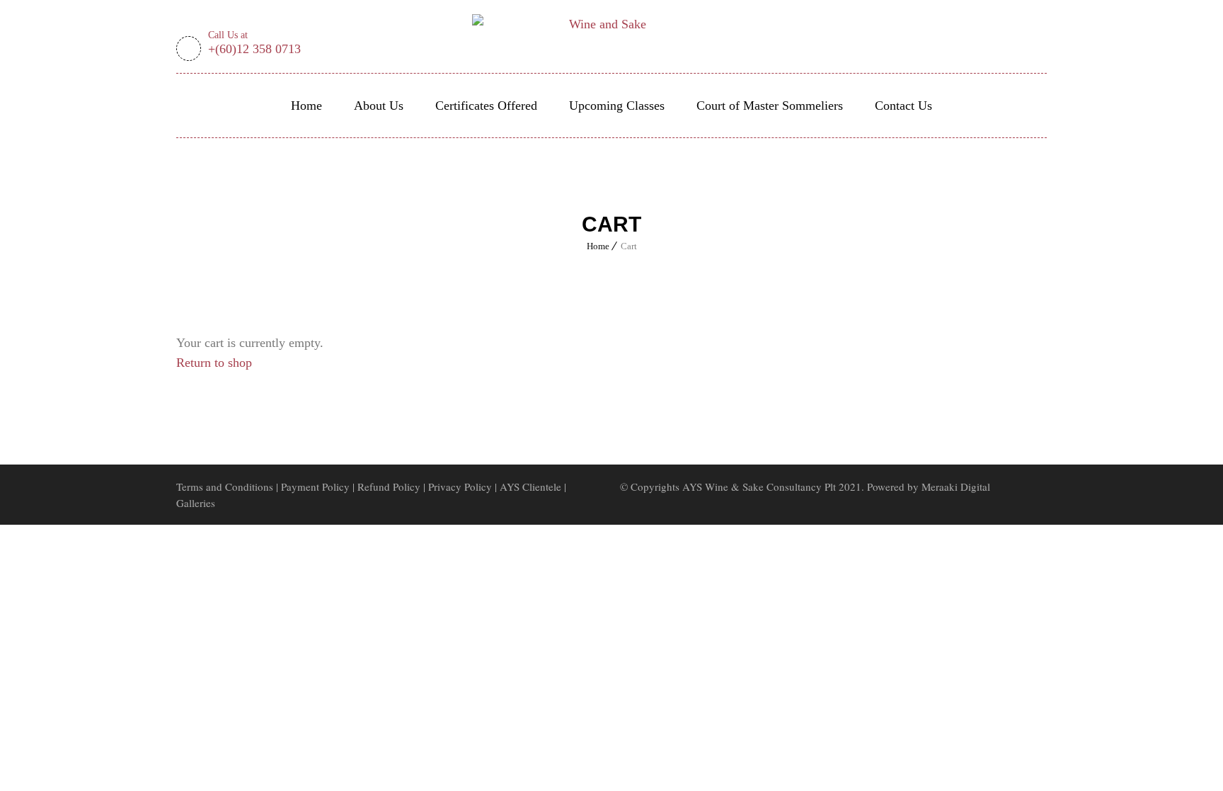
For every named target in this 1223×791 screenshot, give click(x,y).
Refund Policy (390, 486)
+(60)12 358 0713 (254, 44)
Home (306, 105)
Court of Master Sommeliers (769, 105)
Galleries (195, 503)
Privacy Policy (460, 486)
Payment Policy (315, 486)
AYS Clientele (530, 486)
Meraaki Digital (955, 486)
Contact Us (903, 105)
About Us (378, 105)
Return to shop (214, 362)
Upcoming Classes (617, 105)
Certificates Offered (486, 105)
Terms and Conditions (224, 486)
